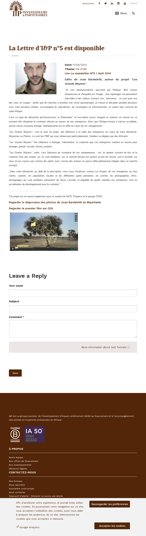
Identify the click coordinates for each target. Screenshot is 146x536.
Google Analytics (30, 527)
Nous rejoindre (17, 485)
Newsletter (88, 3)
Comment (16, 317)
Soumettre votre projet (21, 488)
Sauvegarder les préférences (110, 504)
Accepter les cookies (112, 525)
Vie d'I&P (81, 69)
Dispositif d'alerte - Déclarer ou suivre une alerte (36, 496)
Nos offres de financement (23, 461)
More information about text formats (103, 347)
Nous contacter (17, 492)
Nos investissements (20, 465)
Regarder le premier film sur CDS (31, 208)
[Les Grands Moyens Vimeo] (44, 231)
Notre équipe (16, 457)
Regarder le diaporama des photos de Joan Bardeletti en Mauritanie (55, 202)
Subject (14, 301)
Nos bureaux (15, 481)
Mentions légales (18, 468)
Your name (16, 285)
